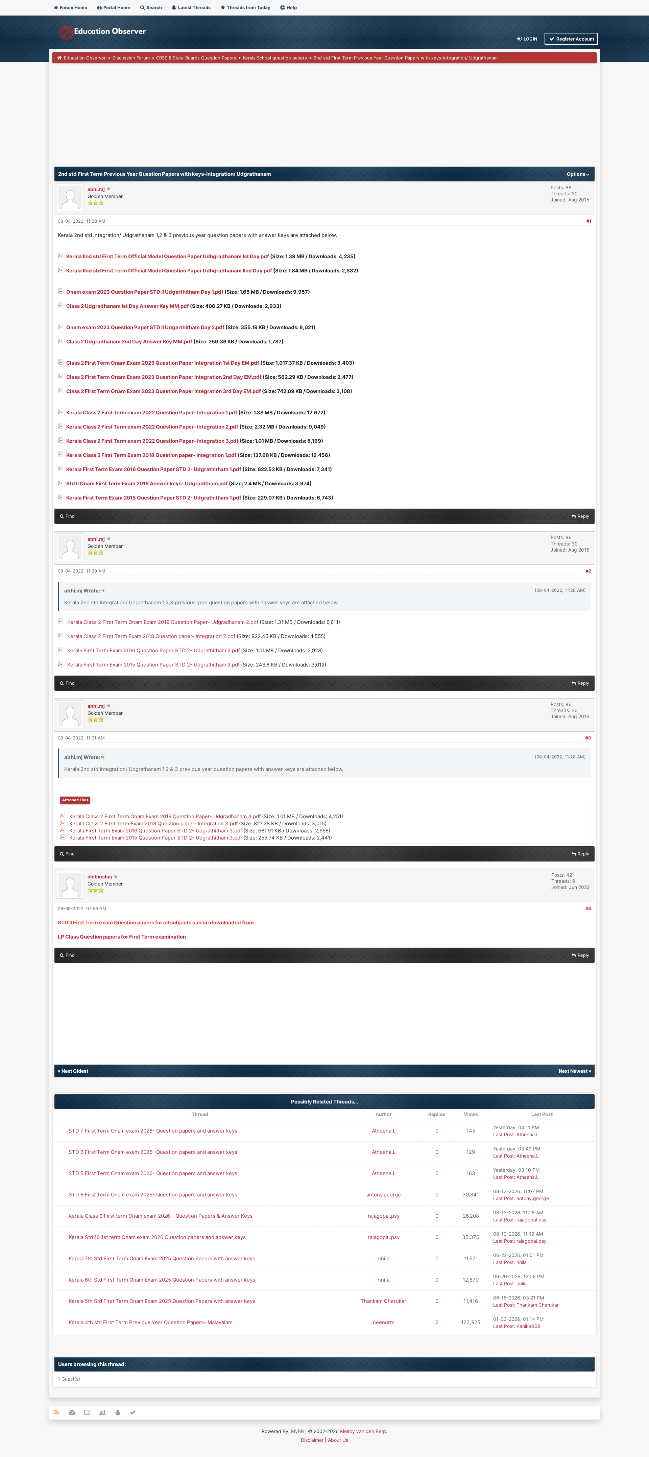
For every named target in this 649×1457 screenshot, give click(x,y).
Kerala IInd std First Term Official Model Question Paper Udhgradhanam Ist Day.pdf (167, 256)
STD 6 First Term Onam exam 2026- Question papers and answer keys (153, 1152)
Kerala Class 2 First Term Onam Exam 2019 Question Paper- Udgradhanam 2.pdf (162, 622)
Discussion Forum (131, 57)
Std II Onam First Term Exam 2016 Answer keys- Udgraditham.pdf (147, 483)
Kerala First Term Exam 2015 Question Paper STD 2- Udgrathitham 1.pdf (153, 497)
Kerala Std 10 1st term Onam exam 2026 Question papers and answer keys (157, 1237)
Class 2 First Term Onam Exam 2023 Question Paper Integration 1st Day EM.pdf (162, 363)
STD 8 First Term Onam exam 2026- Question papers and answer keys (153, 1194)
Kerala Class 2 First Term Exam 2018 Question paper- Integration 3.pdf (153, 823)
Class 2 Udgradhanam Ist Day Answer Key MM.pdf (127, 306)
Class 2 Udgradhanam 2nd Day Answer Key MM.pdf (129, 341)
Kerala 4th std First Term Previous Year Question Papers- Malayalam (151, 1322)
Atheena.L (383, 1130)
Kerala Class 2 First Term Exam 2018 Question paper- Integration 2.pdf (151, 636)
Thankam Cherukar (383, 1301)
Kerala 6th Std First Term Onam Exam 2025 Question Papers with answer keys (162, 1280)
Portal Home (116, 7)
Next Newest (573, 1071)
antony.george (383, 1194)
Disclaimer (312, 1440)
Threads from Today (248, 7)
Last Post (503, 1134)
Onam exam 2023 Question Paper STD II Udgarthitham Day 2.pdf (145, 327)
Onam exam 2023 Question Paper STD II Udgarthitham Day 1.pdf (144, 292)
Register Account (574, 39)
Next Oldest (75, 1071)
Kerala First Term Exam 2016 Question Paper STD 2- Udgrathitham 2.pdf (153, 650)
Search (153, 7)
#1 (588, 221)
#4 (588, 908)
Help (291, 7)
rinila (383, 1258)
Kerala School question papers (275, 57)
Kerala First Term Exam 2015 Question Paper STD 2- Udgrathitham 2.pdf (153, 664)
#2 (588, 571)
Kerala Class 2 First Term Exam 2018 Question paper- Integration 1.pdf (151, 455)
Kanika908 (528, 1326)
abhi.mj (96, 189)
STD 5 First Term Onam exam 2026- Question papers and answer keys (153, 1173)
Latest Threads (194, 7)
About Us (338, 1440)
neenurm (383, 1322)
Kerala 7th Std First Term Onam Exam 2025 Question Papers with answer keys (162, 1258)
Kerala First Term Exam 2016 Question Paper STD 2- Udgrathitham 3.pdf (155, 830)
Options (576, 174)
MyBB (297, 1431)
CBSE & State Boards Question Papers (196, 57)
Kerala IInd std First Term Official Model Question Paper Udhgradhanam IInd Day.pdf (169, 270)
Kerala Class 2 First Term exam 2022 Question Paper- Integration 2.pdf (152, 426)
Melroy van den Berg (363, 1431)
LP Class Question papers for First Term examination (122, 936)
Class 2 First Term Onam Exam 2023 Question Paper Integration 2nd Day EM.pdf (164, 377)
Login (530, 39)
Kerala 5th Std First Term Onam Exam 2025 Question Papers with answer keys (162, 1301)
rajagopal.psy (384, 1216)
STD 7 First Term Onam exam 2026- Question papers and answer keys (153, 1130)
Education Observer (85, 57)
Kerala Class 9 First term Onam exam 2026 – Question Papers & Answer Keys (161, 1216)
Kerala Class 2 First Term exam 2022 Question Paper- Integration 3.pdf (152, 441)
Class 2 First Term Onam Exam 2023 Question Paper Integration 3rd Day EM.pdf (163, 391)
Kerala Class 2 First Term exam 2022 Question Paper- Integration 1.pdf (151, 412)
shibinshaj (100, 876)
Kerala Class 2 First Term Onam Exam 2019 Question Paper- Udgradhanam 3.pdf (165, 816)
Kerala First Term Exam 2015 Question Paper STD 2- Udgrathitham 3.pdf (155, 837)
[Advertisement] (255, 117)
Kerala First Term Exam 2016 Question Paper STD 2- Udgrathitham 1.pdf (153, 469)
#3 (588, 737)
